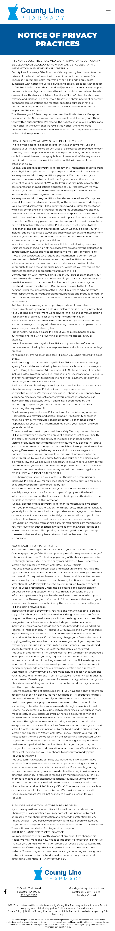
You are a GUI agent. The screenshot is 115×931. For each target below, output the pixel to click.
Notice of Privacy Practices (38, 911)
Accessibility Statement (67, 911)
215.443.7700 (29, 895)
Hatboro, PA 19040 (28, 891)
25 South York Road (28, 888)
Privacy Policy (14, 911)
